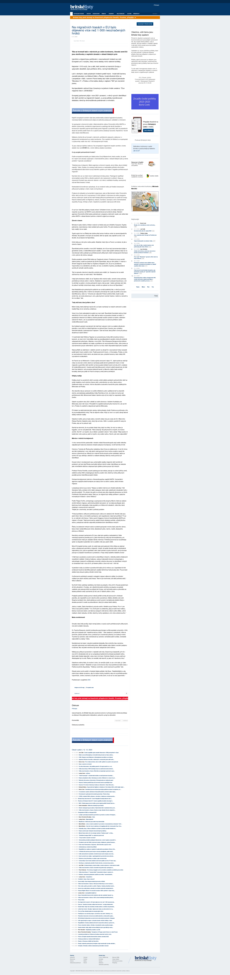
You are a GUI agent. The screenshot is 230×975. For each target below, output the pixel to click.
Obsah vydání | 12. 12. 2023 (82, 749)
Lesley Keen (82, 773)
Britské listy (82, 8)
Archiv (89, 13)
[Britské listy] (93, 111)
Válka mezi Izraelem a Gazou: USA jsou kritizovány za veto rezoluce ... (96, 883)
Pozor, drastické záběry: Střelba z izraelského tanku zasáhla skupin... (95, 925)
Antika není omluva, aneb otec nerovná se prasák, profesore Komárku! (144, 251)
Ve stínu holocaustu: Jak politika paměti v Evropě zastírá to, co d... (95, 766)
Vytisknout (76, 693)
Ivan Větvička (143, 249)
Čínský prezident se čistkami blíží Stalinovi (89, 939)
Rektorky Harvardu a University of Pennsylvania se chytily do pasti (96, 780)
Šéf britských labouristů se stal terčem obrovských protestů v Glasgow (96, 918)
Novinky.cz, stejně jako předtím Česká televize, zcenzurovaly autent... (96, 863)
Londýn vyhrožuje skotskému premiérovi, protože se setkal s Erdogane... (97, 815)
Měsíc (143, 287)
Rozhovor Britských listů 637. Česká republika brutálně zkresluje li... (95, 801)
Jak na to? (136, 151)
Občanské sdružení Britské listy (87, 970)
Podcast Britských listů (142, 140)
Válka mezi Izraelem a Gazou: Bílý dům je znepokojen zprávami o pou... (97, 771)
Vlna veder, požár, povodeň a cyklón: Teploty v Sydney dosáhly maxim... (96, 886)
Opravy (100, 961)
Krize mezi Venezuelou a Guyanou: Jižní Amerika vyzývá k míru (95, 844)
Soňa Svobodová (83, 805)
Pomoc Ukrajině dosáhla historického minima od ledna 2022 (93, 936)
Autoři (129, 13)
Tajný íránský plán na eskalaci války (144, 241)
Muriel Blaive (82, 824)
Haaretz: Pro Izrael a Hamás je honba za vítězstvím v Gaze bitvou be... (96, 785)
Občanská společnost (75, 962)
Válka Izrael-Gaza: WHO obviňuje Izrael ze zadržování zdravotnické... (96, 769)
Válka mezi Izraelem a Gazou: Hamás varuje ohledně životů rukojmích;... (97, 810)
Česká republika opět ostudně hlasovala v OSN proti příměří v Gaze (101, 752)
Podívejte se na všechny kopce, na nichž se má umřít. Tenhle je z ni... (95, 913)
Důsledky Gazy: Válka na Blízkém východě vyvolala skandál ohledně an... (97, 828)
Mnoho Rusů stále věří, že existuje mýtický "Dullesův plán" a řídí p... (96, 833)
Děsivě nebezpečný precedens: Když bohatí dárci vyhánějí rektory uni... (97, 808)
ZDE (89, 680)
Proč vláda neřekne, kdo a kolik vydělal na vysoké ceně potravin (101, 762)
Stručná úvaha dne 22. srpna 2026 (144, 231)
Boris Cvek (82, 762)
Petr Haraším (81, 929)
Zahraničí (72, 957)
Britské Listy (146, 958)
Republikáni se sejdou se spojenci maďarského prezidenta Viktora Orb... (97, 849)
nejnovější (118, 720)
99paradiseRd (89, 819)
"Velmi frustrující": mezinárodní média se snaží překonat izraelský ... (96, 775)
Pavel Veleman (82, 870)
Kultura (72, 961)
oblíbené (125, 720)
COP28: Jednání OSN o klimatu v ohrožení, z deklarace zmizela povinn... (97, 796)
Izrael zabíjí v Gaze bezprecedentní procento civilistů (91, 881)
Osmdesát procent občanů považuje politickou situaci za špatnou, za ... (103, 789)
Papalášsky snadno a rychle (93, 929)
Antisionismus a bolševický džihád (87, 847)
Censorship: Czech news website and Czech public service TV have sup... (97, 860)
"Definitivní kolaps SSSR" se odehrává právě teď (91, 835)
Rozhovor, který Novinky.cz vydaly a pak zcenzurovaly (93, 858)
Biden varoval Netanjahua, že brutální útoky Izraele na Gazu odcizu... (96, 755)
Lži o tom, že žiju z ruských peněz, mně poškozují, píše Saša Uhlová (144, 246)
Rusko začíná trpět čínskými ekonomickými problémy (92, 831)
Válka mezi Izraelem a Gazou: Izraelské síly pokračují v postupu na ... (96, 867)
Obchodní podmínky (104, 964)
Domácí (85, 957)
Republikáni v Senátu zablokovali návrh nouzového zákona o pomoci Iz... (96, 923)
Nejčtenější (135, 219)
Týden (138, 287)
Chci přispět (148, 130)
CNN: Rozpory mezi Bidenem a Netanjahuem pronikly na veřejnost (96, 757)
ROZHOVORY (96, 13)
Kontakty (101, 959)
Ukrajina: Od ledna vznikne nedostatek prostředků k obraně (93, 946)
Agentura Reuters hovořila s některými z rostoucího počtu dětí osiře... (96, 759)
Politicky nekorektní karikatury (144, 187)
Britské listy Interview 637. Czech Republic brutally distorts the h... (95, 798)
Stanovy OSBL (115, 957)
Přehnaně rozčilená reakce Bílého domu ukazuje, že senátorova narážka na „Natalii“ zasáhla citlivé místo (145, 264)
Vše (153, 287)
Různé (85, 962)
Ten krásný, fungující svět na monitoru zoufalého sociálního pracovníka (105, 870)
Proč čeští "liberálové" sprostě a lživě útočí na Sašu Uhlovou (146, 257)
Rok (148, 287)
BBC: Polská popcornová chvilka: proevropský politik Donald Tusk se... (97, 803)
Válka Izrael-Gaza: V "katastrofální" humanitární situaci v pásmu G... (96, 872)
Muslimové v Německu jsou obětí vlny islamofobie (91, 821)
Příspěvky (136, 13)
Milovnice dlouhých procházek (96, 805)
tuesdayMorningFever (90, 893)
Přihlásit (156, 5)
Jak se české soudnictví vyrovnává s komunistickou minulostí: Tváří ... (104, 824)
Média (85, 961)
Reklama (101, 962)
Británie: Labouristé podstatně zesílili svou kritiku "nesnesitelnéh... (96, 874)
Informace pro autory (117, 961)
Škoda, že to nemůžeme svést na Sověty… (145, 225)
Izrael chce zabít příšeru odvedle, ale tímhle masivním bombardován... (96, 888)
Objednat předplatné (145, 24)
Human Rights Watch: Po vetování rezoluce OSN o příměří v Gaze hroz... (96, 890)
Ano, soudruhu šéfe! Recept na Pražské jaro (145, 235)
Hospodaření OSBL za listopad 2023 (87, 812)
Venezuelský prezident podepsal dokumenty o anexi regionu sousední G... (97, 840)
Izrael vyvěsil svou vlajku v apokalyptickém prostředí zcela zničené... (96, 856)
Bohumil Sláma (83, 787)
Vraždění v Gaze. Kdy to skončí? (86, 879)
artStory (88, 773)
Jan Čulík (81, 752)
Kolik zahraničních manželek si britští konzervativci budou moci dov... (96, 854)
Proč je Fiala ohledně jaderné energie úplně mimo (90, 911)
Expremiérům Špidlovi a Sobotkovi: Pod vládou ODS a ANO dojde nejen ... (106, 787)
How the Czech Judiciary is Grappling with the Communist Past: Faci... (104, 826)
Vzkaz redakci (115, 959)
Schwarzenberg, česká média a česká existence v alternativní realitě (101, 865)
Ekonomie (72, 959)
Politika (85, 959)
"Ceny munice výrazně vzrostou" (87, 837)
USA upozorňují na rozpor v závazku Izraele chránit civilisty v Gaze (95, 920)
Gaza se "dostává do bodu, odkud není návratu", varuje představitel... (95, 904)
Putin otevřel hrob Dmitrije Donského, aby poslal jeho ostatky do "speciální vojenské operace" (145, 271)
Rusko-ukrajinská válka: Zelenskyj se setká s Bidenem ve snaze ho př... (97, 778)
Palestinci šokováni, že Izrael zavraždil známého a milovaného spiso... (96, 916)
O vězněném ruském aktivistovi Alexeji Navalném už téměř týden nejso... (97, 792)
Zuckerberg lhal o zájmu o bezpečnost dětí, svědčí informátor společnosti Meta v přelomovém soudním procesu (145, 279)
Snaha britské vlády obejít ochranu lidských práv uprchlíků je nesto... (95, 927)
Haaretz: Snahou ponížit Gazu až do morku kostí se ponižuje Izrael (95, 782)
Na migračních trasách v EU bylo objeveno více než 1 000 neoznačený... (96, 902)
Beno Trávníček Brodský (85, 817)
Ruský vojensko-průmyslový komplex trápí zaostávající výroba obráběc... (97, 943)
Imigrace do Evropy (80, 687)
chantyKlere (89, 877)
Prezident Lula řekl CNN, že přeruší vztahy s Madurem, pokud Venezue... (97, 842)
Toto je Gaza (81, 900)
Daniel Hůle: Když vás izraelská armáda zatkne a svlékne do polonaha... (96, 906)
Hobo (93, 817)
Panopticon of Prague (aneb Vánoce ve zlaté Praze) (105, 932)
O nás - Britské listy (103, 957)
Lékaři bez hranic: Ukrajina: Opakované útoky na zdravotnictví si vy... (95, 909)
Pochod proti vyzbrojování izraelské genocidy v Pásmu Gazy (94, 794)
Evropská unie (90, 687)
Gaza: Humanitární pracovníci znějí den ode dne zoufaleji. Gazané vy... (96, 895)
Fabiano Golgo (144, 233)
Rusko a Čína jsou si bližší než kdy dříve (88, 941)
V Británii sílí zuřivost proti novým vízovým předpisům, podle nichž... (96, 851)
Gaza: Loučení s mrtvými (85, 764)
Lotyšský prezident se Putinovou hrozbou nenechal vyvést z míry (94, 934)
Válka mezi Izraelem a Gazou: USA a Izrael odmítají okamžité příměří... (96, 897)
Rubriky (111, 13)
